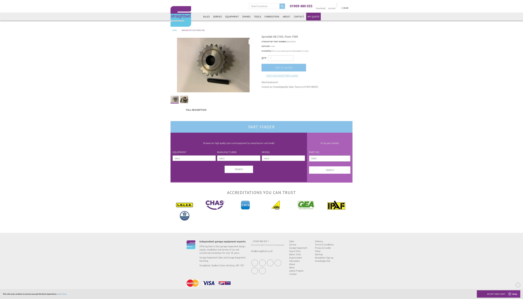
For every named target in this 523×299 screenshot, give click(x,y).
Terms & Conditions (324, 244)
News (291, 267)
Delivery (319, 241)
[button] (184, 99)
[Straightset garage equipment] (181, 16)
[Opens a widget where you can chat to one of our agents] (512, 294)
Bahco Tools (295, 254)
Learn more (61, 294)
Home (174, 30)
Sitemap (319, 254)
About (292, 264)
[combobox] (267, 6)
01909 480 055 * (261, 241)
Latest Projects (296, 271)
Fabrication (294, 261)
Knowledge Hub (322, 261)
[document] (261, 294)
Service (292, 244)
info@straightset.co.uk (262, 251)
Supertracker (295, 257)
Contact (293, 274)
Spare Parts (295, 251)
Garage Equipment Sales (211, 257)
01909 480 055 (301, 6)
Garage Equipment (298, 248)
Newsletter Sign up (324, 257)
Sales (291, 241)
